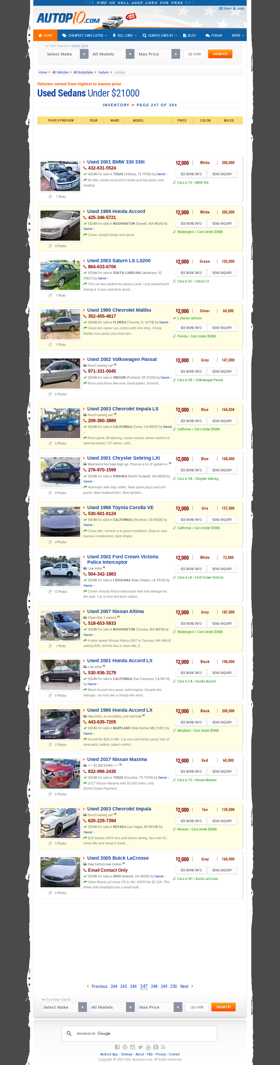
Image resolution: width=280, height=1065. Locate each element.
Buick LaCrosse (207, 879)
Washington (185, 232)
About (139, 1054)
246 (133, 986)
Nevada (182, 829)
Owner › (161, 174)
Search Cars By (160, 35)
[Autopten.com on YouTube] (148, 1047)
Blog (192, 35)
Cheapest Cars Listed (85, 35)
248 (154, 986)
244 (114, 986)
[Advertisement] (140, 139)
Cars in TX (184, 182)
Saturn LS (202, 281)
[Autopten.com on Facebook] (117, 1047)
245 (123, 986)
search (220, 53)
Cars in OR (184, 380)
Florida (182, 336)
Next (186, 986)
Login (240, 8)
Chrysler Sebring (206, 479)
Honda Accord (206, 681)
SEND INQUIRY (222, 174)
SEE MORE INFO (191, 174)
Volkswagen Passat (209, 380)
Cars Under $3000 (210, 232)
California (184, 429)
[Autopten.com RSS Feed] (163, 1047)
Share (227, 8)
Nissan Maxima (206, 780)
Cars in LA (184, 577)
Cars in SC (184, 281)
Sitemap (126, 1054)
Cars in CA (184, 681)
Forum (216, 35)
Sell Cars (125, 35)
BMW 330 (201, 182)
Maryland (183, 730)
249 (164, 986)
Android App (109, 1054)
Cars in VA (184, 479)
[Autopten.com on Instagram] (132, 1047)
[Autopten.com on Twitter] (140, 1047)
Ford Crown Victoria (209, 577)
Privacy (161, 1054)
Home (48, 35)
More (236, 35)
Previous (97, 986)
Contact (174, 1054)
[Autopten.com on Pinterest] (124, 1047)
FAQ (150, 1054)
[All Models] (112, 54)
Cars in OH (184, 879)
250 (173, 986)
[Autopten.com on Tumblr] (155, 1047)
